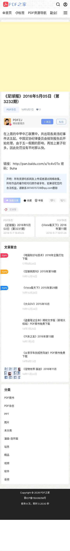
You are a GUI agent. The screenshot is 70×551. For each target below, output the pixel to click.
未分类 (8, 430)
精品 (6, 454)
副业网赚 (56, 13)
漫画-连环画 (11, 438)
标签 (21, 13)
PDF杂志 (11, 109)
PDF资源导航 (37, 13)
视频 (6, 462)
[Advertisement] (35, 57)
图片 (6, 422)
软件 (6, 471)
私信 (61, 121)
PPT (6, 413)
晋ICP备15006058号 (35, 498)
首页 (8, 13)
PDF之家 (45, 492)
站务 (6, 446)
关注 (48, 121)
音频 (6, 479)
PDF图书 (9, 397)
